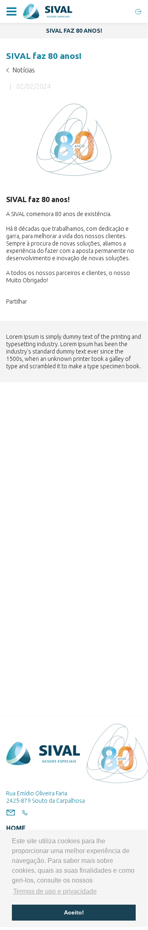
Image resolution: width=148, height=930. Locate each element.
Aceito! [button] (74, 912)
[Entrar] (138, 12)
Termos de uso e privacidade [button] (55, 891)
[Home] (47, 11)
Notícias (23, 70)
